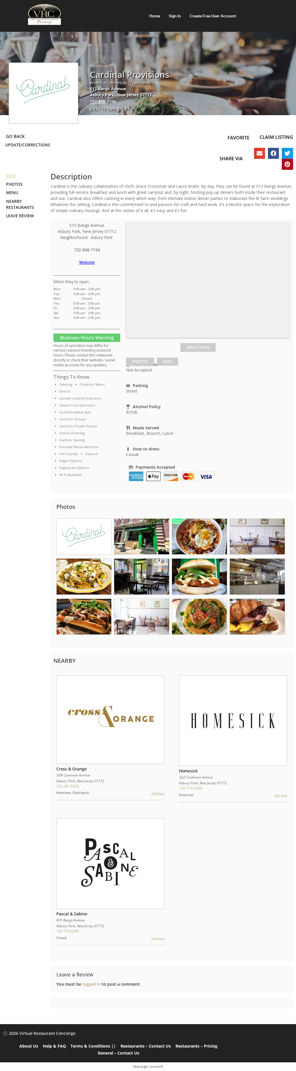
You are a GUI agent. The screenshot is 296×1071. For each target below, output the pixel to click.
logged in (91, 984)
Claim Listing (276, 137)
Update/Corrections (27, 145)
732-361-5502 (67, 786)
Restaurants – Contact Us (146, 1046)
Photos (140, 361)
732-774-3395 (67, 931)
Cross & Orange (71, 769)
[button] (259, 153)
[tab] (140, 362)
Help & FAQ (54, 1046)
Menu (12, 192)
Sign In (175, 15)
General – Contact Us (118, 1053)
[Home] (44, 14)
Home (154, 15)
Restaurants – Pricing (196, 1046)
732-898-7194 (103, 101)
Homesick (188, 771)
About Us (28, 1046)
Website (87, 262)
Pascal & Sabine (71, 914)
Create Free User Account (213, 15)
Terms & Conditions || (93, 1046)
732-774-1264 (190, 788)
